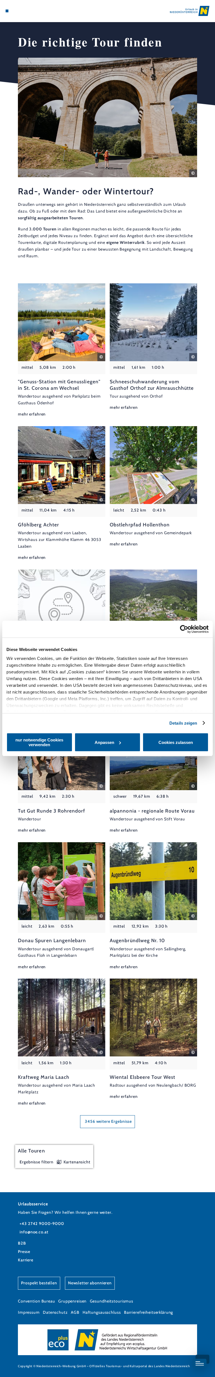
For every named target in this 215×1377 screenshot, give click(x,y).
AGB (75, 1312)
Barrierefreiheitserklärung (148, 1312)
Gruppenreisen (72, 1301)
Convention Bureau (36, 1301)
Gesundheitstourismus (111, 1301)
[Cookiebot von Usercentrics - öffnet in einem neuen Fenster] (184, 629)
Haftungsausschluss (102, 1312)
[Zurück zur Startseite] (189, 11)
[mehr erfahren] (61, 350)
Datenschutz (55, 1312)
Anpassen (104, 742)
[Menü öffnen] (7, 11)
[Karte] (17, 11)
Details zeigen (183, 723)
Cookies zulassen (175, 742)
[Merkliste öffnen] (22, 11)
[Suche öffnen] (27, 11)
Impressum (29, 1312)
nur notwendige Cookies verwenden (39, 742)
